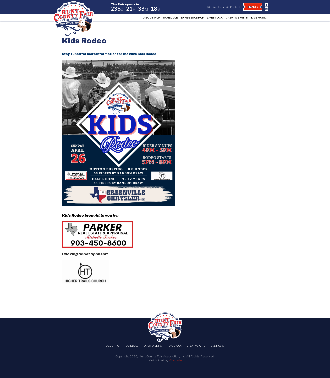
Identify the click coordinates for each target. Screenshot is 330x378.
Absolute (175, 360)
